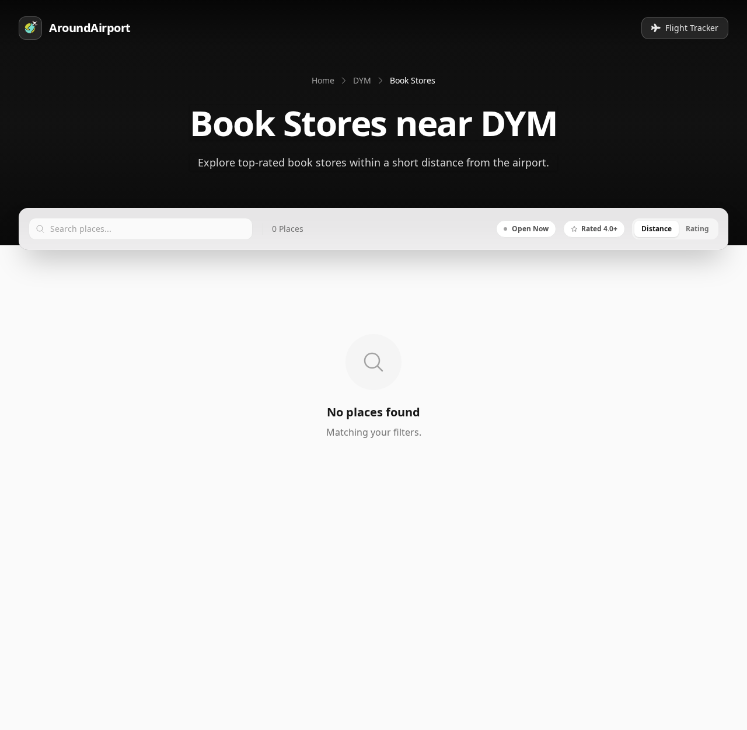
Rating (697, 229)
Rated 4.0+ (599, 229)
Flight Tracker (691, 27)
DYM (362, 80)
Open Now (530, 229)
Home (323, 80)
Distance (656, 229)
